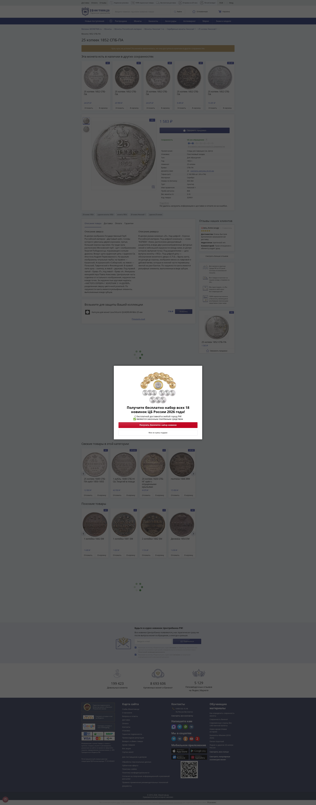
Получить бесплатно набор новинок (158, 425)
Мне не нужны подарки (158, 433)
